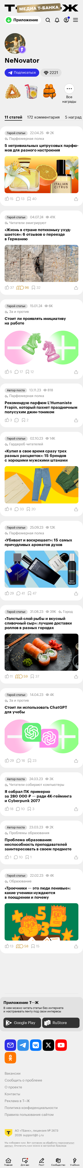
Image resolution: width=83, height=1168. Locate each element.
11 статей (13, 117)
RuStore (60, 1023)
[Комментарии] (16, 420)
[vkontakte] (36, 1045)
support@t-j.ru (33, 1135)
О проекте (13, 1087)
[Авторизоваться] (66, 20)
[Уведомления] (57, 20)
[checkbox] (75, 20)
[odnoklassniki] (10, 1057)
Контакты (12, 1094)
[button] (22, 49)
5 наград (73, 117)
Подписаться (25, 72)
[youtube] (61, 1045)
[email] (10, 1045)
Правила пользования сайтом (29, 1115)
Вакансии (13, 1073)
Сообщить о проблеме (23, 1080)
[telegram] (23, 1045)
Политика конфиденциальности (31, 1108)
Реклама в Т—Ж (17, 1101)
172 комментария (43, 117)
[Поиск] (48, 20)
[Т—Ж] (41, 8)
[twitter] (48, 1045)
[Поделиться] (76, 199)
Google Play (24, 1023)
